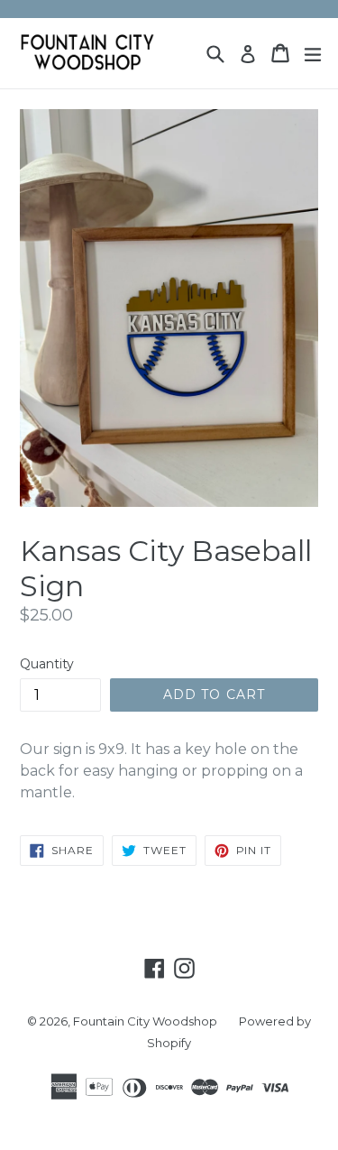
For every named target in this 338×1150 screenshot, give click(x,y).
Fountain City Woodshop (145, 1021)
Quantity (47, 664)
